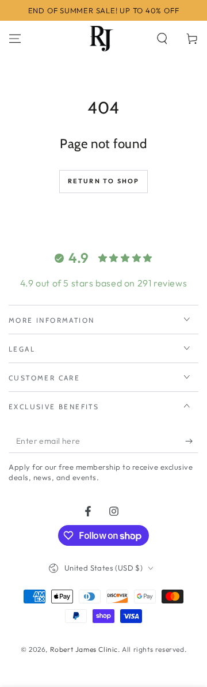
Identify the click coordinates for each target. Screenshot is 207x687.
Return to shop (104, 181)
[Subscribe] (191, 441)
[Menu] (15, 38)
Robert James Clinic (84, 649)
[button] (162, 38)
